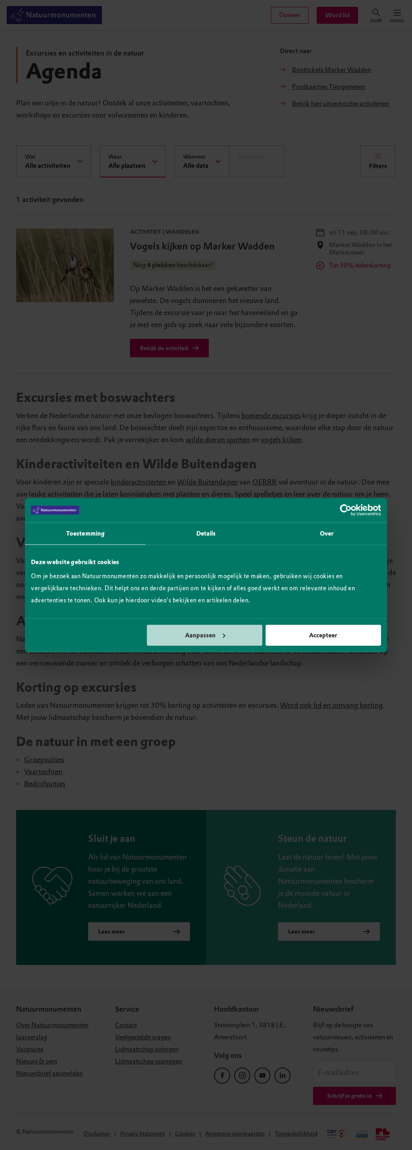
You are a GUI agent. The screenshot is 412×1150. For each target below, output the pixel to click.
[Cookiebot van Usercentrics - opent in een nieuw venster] (346, 510)
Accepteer (323, 635)
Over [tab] (327, 533)
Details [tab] (206, 533)
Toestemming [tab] (85, 533)
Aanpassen (200, 635)
